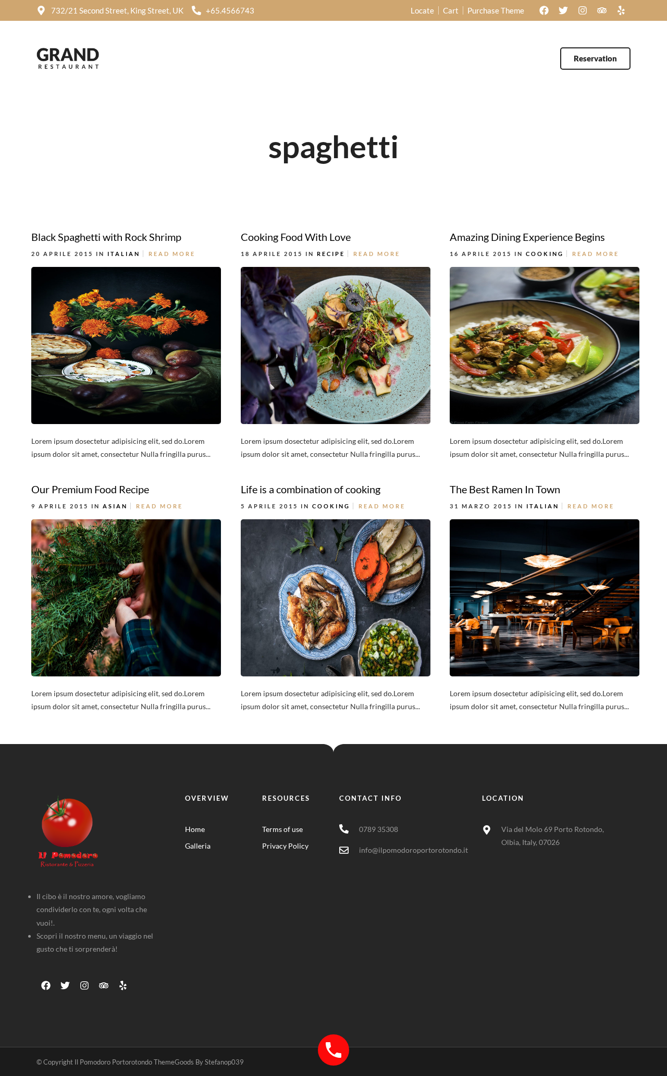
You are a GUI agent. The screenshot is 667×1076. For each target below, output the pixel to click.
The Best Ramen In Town (505, 489)
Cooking (545, 253)
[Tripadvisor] (601, 10)
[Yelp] (621, 10)
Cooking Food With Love (296, 236)
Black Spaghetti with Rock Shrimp (106, 236)
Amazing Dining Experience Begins (527, 236)
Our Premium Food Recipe (90, 489)
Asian (115, 506)
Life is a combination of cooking (310, 489)
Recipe (331, 253)
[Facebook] (544, 10)
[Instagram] (582, 10)
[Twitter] (563, 10)
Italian (123, 253)
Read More (172, 253)
